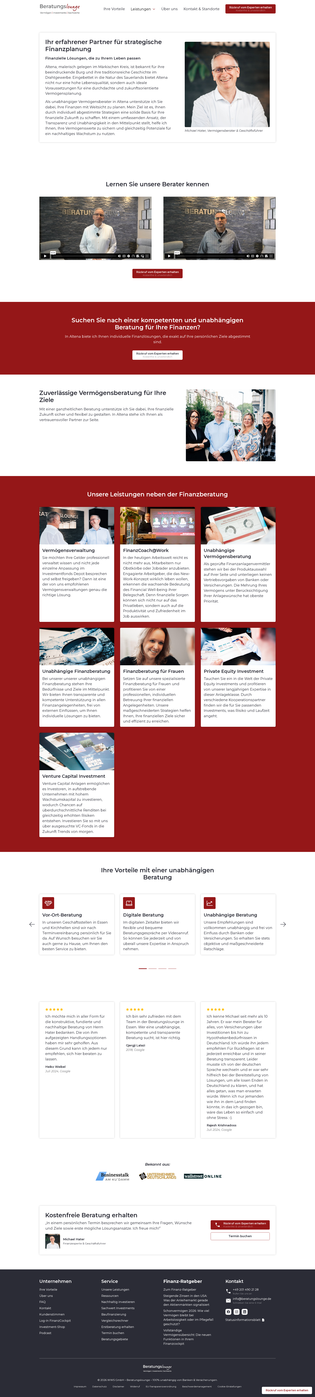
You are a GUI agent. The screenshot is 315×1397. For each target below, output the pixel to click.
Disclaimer (118, 1386)
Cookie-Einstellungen (230, 1386)
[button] (143, 8)
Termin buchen (240, 1236)
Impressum (80, 1386)
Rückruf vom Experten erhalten (287, 1390)
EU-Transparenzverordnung (161, 1386)
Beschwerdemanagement (197, 1386)
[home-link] (60, 8)
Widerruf (135, 1386)
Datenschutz (99, 1386)
